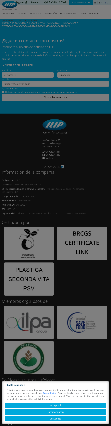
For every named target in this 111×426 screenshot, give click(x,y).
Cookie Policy (50, 393)
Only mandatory (55, 412)
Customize (55, 418)
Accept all (55, 405)
